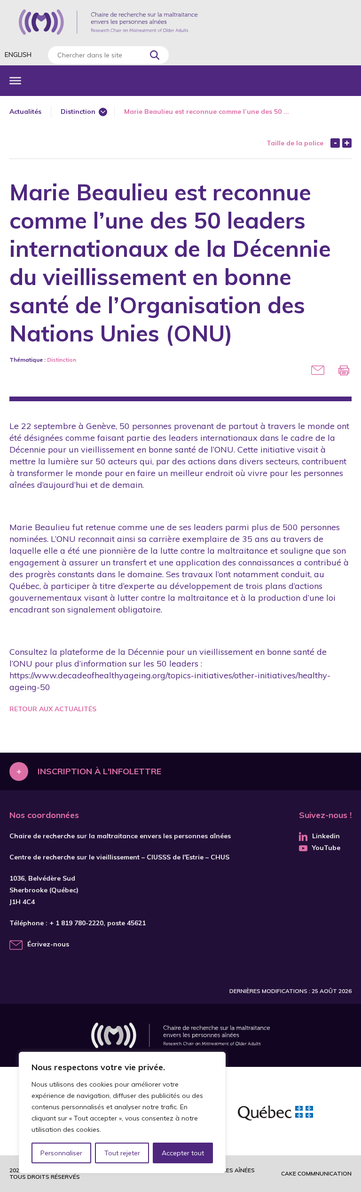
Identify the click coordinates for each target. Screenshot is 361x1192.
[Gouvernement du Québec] (275, 1114)
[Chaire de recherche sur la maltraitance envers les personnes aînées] (108, 22)
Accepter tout (183, 1153)
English (18, 54)
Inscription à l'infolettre (99, 771)
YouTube (326, 847)
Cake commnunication (316, 1173)
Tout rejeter (122, 1153)
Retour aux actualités (52, 709)
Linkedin (326, 836)
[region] (122, 1112)
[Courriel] (318, 370)
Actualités (25, 111)
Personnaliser (61, 1153)
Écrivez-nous (48, 944)
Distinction (78, 111)
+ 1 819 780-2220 (76, 923)
